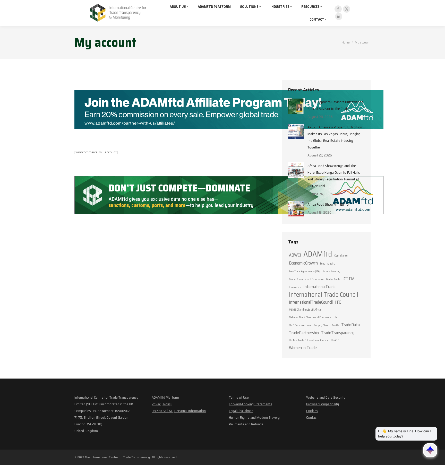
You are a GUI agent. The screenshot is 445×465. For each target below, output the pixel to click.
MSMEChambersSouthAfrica (305, 310)
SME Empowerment (300, 325)
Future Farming (331, 271)
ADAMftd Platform (165, 397)
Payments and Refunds (246, 424)
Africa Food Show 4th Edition (328, 204)
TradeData (350, 324)
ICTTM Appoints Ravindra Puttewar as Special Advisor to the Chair (335, 105)
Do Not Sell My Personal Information (179, 411)
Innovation (295, 287)
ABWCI (295, 255)
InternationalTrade (319, 286)
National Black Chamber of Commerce (310, 317)
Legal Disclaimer (241, 411)
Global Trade (333, 279)
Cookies (312, 411)
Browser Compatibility (322, 404)
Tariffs (335, 325)
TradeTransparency (337, 332)
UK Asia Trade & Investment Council (309, 340)
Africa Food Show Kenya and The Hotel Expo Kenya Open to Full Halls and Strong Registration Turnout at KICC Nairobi (333, 176)
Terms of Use (239, 397)
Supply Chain (321, 325)
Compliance (341, 255)
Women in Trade (303, 347)
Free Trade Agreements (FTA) (304, 271)
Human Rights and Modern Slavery (254, 417)
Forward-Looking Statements (250, 404)
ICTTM (348, 278)
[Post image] (296, 106)
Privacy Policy (162, 404)
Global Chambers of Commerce (306, 279)
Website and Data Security (325, 397)
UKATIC (335, 340)
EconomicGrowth (303, 263)
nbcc (336, 317)
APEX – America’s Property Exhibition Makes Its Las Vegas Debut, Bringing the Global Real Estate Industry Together (334, 137)
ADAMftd (317, 254)
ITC (338, 302)
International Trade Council (323, 294)
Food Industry (327, 263)
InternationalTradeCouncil (311, 302)
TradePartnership (304, 332)
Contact (312, 417)
